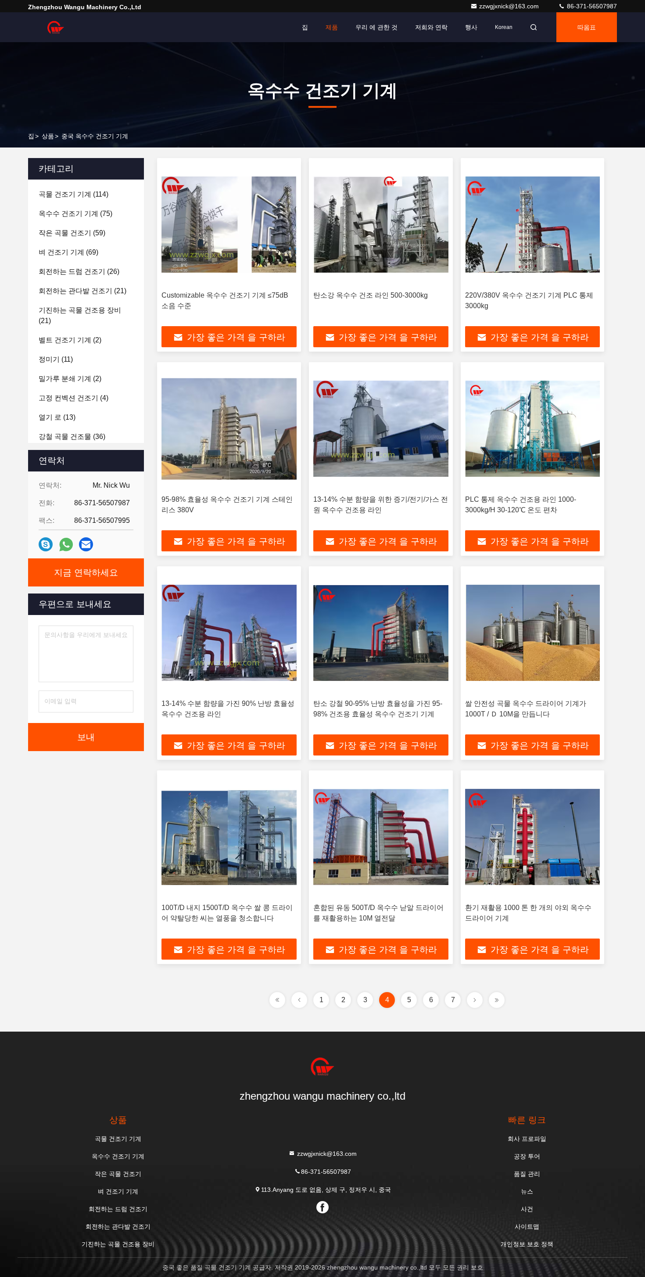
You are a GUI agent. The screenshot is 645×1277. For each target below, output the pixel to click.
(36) (72, 436)
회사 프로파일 (527, 1138)
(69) (68, 252)
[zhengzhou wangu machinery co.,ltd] (55, 27)
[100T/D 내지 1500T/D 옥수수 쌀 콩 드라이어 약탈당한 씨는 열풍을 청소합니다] (229, 837)
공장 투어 (527, 1156)
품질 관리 (527, 1173)
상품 (48, 136)
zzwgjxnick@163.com (510, 6)
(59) (72, 233)
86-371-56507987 (591, 6)
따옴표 (586, 27)
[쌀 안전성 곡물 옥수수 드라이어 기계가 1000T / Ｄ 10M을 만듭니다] (532, 633)
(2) (70, 340)
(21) (82, 291)
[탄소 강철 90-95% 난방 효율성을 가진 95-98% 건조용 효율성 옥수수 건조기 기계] (380, 633)
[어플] (66, 545)
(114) (73, 194)
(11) (56, 359)
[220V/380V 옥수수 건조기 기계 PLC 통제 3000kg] (532, 224)
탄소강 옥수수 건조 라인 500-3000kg (370, 295)
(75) (75, 213)
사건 (527, 1208)
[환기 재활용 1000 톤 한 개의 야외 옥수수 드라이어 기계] (532, 837)
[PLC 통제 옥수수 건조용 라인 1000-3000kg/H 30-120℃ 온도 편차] (532, 429)
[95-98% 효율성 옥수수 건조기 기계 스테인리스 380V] (229, 429)
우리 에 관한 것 (376, 27)
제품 (332, 27)
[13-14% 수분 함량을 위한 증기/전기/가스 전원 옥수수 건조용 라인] (380, 429)
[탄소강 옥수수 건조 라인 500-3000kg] (380, 224)
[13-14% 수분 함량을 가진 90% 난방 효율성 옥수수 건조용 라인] (229, 633)
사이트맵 (527, 1226)
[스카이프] (45, 544)
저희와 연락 (431, 27)
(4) (73, 398)
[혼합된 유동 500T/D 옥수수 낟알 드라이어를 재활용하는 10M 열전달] (380, 837)
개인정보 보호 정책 (527, 1244)
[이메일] (86, 544)
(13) (57, 417)
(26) (79, 271)
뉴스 (527, 1191)
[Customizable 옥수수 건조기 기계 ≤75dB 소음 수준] (229, 224)
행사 (471, 27)
